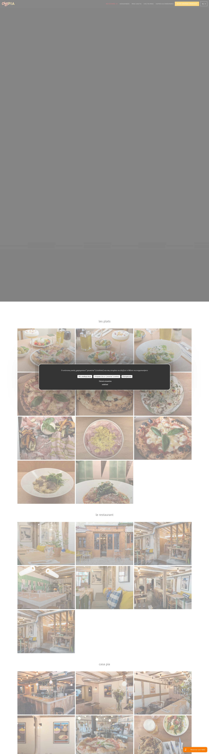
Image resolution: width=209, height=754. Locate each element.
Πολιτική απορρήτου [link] (105, 381)
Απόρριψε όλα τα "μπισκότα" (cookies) (107, 376)
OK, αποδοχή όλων (85, 376)
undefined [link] (105, 384)
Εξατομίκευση (127, 376)
